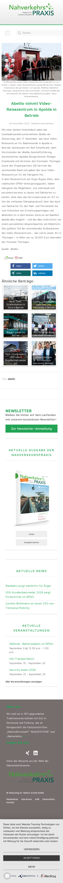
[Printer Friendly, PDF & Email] (14, 258)
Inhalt (31, 534)
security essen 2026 (22, 669)
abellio (11, 378)
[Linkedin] (35, 753)
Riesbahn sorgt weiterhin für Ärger (28, 585)
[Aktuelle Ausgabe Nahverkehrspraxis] (31, 497)
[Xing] (27, 753)
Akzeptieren (31, 857)
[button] (7, 33)
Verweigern (31, 849)
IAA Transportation (21, 658)
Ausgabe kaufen (31, 542)
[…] (25, 736)
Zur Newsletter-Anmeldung (31, 428)
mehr (31, 866)
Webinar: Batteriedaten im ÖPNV (31, 643)
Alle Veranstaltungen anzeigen (23, 681)
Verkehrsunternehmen (42, 123)
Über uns (13, 706)
